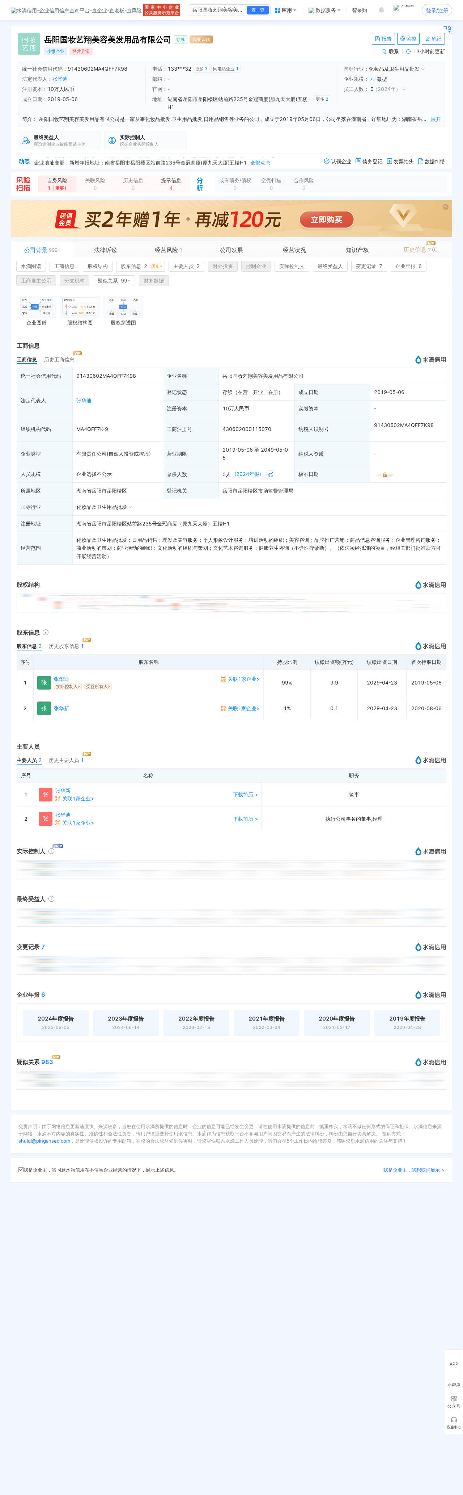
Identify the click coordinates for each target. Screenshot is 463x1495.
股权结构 (98, 266)
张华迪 (60, 79)
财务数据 (154, 280)
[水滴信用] (76, 10)
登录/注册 (437, 10)
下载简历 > (245, 794)
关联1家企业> (244, 679)
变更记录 (369, 266)
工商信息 (64, 266)
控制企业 (256, 266)
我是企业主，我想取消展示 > (414, 1170)
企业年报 (408, 266)
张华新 (61, 708)
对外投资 (223, 266)
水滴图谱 (31, 266)
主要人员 (186, 266)
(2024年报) (247, 474)
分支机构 (74, 280)
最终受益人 (330, 266)
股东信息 (140, 266)
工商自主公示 (36, 280)
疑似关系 (114, 280)
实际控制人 (292, 266)
